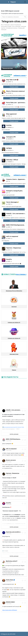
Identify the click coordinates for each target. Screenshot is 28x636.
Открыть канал (14, 87)
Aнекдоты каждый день (14, 191)
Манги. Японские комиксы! (15, 91)
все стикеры (21, 274)
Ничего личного (11, 460)
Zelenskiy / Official (12, 160)
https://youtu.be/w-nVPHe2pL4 (9, 610)
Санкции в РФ (11, 137)
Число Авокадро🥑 (12, 202)
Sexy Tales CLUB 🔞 (12, 80)
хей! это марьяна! (12, 236)
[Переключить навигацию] (25, 1)
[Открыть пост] (22, 410)
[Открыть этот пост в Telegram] (25, 410)
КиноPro (9, 259)
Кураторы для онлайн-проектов (15, 532)
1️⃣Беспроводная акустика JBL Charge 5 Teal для (13, 427)
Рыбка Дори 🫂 (10, 580)
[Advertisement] (14, 393)
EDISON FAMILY (10, 602)
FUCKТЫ (8, 125)
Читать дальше (14, 434)
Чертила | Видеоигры (13, 248)
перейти (22, 35)
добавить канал (20, 75)
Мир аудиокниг (11, 114)
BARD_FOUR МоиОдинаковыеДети (16, 439)
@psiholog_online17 (11, 561)
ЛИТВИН (9, 148)
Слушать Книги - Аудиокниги (16, 179)
